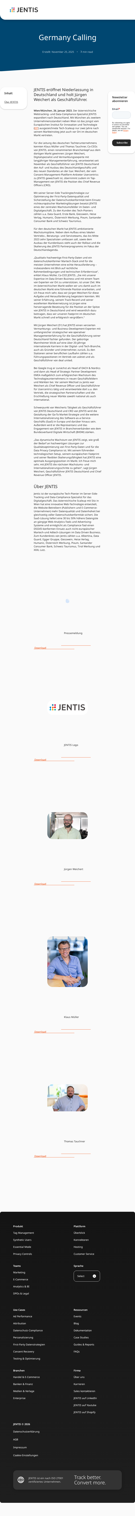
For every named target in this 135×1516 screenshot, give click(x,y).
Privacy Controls (22, 1254)
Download (62, 646)
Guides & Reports (84, 1344)
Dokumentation (83, 1330)
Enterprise (19, 1398)
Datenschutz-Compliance (28, 1330)
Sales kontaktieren (84, 1391)
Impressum (20, 1447)
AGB (15, 1439)
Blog (76, 1323)
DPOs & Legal (21, 1293)
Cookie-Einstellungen (25, 1455)
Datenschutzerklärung (26, 1431)
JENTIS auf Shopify (84, 1412)
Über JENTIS (11, 102)
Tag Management (23, 1232)
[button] (87, 1276)
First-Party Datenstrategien (29, 1344)
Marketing (19, 1272)
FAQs (77, 1351)
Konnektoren (81, 1239)
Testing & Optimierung (26, 1358)
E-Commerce (20, 1279)
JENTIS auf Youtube (85, 1405)
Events (77, 1316)
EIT (36, 128)
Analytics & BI (21, 1286)
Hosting (78, 1247)
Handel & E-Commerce (26, 1377)
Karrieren (79, 1384)
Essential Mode (22, 1247)
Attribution (19, 1323)
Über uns (79, 1377)
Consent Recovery (23, 1351)
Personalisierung (23, 1337)
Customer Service (84, 1254)
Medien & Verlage (23, 1391)
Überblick (79, 1232)
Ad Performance (22, 1316)
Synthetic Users (22, 1239)
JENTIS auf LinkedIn (85, 1398)
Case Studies (81, 1337)
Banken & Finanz (23, 1384)
